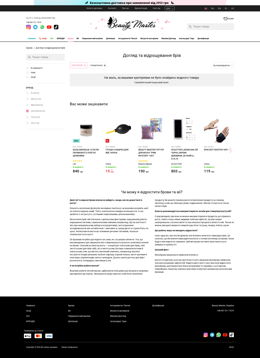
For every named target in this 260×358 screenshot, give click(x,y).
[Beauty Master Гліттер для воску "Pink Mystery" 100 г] (151, 129)
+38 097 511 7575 (33, 22)
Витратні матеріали (119, 311)
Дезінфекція (158, 305)
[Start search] (190, 27)
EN (219, 8)
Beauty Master (145, 164)
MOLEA (36, 99)
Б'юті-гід (156, 8)
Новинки (30, 305)
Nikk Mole (37, 105)
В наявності (36, 68)
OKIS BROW (38, 111)
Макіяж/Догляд (118, 316)
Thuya (35, 117)
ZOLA (35, 123)
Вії (69, 311)
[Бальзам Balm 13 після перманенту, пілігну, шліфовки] (86, 129)
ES (232, 8)
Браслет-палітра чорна (217, 149)
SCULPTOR (176, 164)
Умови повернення (69, 347)
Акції (33, 77)
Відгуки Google (141, 8)
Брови (71, 305)
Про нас (125, 8)
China (108, 164)
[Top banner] (130, 2)
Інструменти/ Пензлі (120, 305)
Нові (33, 72)
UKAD (231, 347)
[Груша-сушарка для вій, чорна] (119, 129)
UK (205, 8)
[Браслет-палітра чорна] (217, 129)
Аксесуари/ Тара (118, 321)
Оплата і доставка (94, 8)
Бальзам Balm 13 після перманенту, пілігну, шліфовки (86, 152)
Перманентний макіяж (79, 316)
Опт (28, 316)
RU (212, 8)
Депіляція (73, 321)
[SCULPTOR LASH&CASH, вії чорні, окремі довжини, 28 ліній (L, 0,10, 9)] (184, 129)
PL (226, 8)
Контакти (112, 8)
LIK (74, 164)
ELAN (35, 93)
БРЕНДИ (30, 321)
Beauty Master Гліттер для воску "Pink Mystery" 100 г (151, 152)
